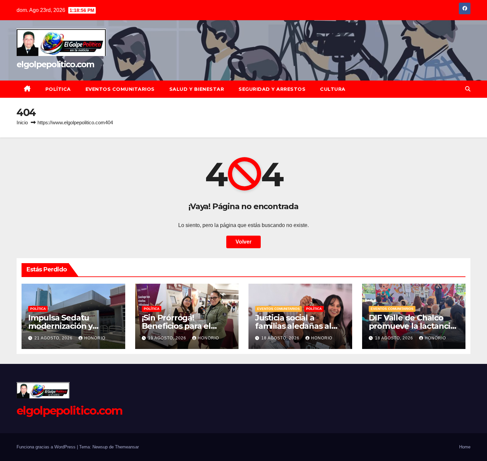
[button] (467, 89)
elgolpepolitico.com (55, 64)
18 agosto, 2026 (281, 338)
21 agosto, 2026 (54, 338)
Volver (243, 242)
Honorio (94, 338)
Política (58, 89)
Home (464, 446)
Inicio (22, 122)
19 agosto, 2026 (168, 338)
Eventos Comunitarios (120, 89)
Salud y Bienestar (196, 89)
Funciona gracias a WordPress (47, 446)
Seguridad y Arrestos (272, 89)
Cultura (333, 89)
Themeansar (127, 446)
